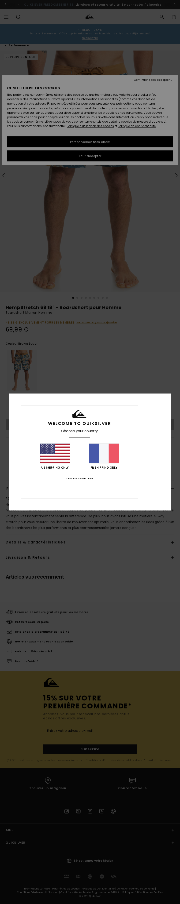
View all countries (79, 478)
